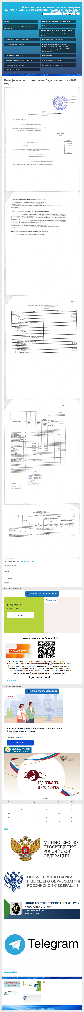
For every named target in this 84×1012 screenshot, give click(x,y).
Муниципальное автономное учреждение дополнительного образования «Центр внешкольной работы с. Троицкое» (42, 10)
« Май (6, 829)
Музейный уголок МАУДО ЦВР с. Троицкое (19, 60)
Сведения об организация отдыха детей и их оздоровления (18, 27)
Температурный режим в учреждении (17, 40)
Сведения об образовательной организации (56, 21)
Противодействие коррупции (15, 44)
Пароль (6, 571)
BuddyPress (50, 1008)
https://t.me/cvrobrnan (10, 972)
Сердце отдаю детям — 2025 (15, 56)
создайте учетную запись (28, 562)
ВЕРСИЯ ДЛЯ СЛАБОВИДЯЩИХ (43, 593)
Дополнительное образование (51, 60)
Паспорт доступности (13, 69)
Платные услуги (47, 56)
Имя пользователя (10, 565)
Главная (6, 21)
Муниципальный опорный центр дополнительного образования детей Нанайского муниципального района (56, 33)
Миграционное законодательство (52, 65)
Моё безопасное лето (49, 26)
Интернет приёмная (10, 680)
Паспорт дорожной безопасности (52, 40)
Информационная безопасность (16, 65)
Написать (20, 615)
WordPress (41, 1008)
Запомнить (10, 578)
